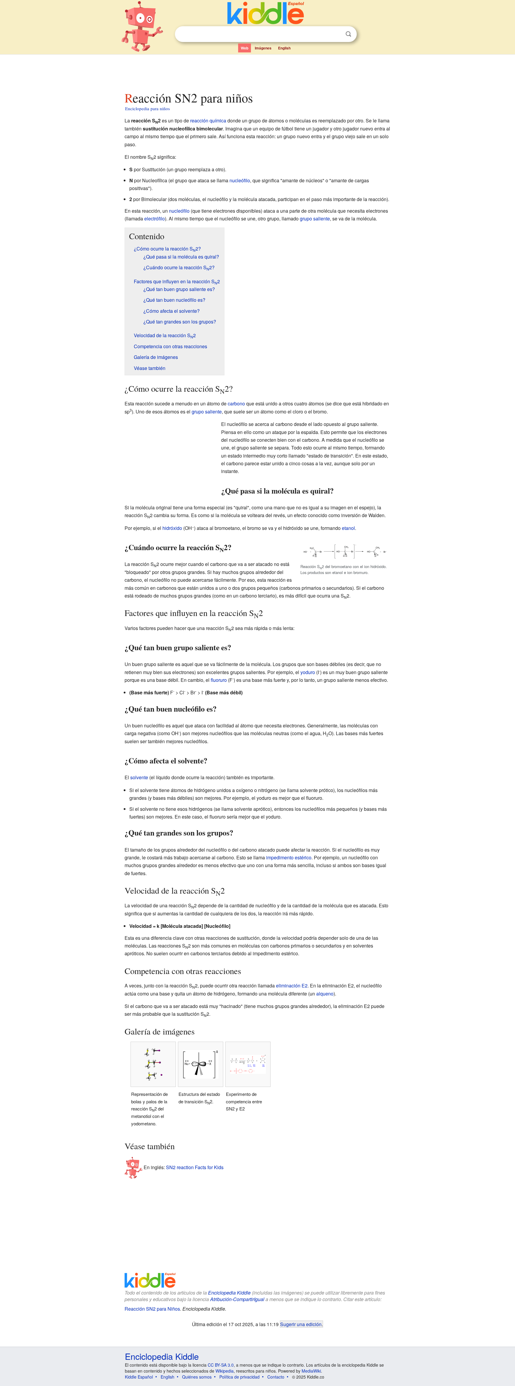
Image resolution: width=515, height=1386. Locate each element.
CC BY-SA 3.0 (221, 1365)
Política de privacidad (239, 1377)
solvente (139, 777)
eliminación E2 (292, 985)
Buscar (348, 34)
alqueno (324, 993)
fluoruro (219, 679)
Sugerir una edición (301, 1324)
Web (244, 48)
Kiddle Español (139, 1377)
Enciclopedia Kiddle (229, 1292)
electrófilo (154, 218)
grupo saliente (315, 218)
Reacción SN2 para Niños (152, 1308)
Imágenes (263, 48)
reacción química (208, 120)
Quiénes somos (197, 1377)
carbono (236, 403)
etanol (348, 528)
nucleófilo (239, 180)
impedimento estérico (288, 857)
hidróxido (172, 528)
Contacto (275, 1377)
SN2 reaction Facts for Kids (195, 1167)
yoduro (307, 672)
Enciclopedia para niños (147, 108)
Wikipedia (224, 1371)
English (284, 48)
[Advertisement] (257, 71)
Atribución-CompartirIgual (237, 1299)
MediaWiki (311, 1371)
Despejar (336, 34)
